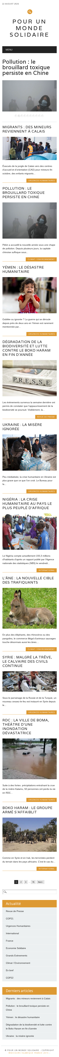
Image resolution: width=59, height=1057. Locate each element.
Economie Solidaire (16, 948)
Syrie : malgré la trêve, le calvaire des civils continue (27, 661)
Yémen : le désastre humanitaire (23, 269)
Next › (40, 882)
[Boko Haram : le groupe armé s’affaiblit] (29, 851)
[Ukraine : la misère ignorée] (29, 469)
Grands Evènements (16, 955)
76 (33, 882)
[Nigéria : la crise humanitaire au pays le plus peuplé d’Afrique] (29, 549)
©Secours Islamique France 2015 (29, 1053)
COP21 (9, 918)
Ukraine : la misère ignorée (22, 426)
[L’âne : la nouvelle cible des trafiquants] (29, 628)
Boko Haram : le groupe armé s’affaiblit (27, 810)
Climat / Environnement (41, 259)
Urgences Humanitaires (41, 180)
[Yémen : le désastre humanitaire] (29, 312)
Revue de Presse (46, 417)
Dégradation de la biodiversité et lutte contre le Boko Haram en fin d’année (26, 348)
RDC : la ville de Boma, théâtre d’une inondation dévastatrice (25, 726)
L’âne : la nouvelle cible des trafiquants (28, 580)
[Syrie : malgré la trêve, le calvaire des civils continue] (29, 690)
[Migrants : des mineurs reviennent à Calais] (29, 159)
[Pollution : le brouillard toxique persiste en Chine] (29, 237)
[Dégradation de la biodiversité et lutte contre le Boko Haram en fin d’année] (29, 395)
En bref (9, 970)
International (47, 570)
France (9, 940)
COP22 (9, 977)
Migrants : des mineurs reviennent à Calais (26, 129)
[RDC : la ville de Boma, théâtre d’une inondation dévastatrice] (29, 778)
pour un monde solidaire (29, 28)
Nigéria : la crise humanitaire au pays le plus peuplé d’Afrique (27, 503)
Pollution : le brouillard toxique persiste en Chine (23, 192)
